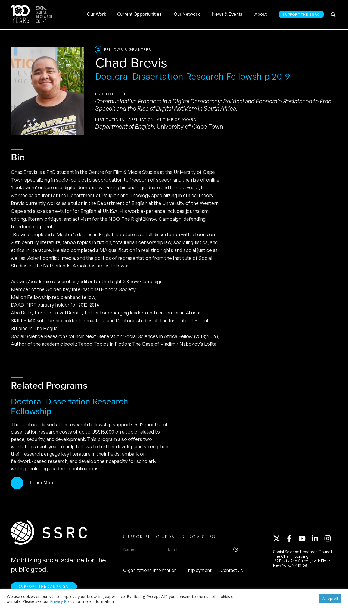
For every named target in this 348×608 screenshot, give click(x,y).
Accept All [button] (330, 598)
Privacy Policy (62, 601)
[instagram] (328, 538)
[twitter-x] (279, 538)
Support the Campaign (44, 586)
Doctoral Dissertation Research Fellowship (69, 406)
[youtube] (304, 538)
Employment (199, 570)
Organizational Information (150, 570)
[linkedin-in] (317, 538)
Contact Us (231, 570)
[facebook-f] (292, 538)
